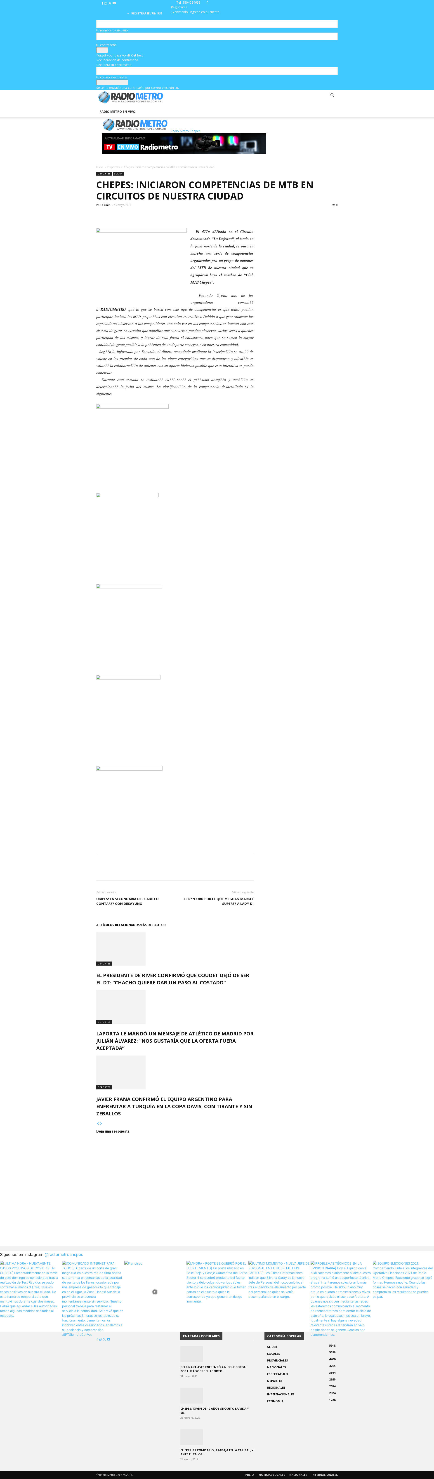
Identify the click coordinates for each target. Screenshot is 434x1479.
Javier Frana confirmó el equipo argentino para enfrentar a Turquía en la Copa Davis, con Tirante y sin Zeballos (174, 1106)
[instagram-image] (30, 1291)
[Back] (207, 2)
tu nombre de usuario (112, 30)
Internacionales (324, 1475)
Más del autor (153, 925)
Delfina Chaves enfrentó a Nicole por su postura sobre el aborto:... (213, 1369)
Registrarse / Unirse (146, 13)
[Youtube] (114, 3)
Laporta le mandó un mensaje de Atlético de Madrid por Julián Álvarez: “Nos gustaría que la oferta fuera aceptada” (175, 1040)
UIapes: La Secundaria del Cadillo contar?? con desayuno (127, 901)
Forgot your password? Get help (119, 55)
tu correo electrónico (111, 77)
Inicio (99, 167)
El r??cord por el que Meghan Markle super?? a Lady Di (219, 901)
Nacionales (298, 1475)
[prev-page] (97, 1123)
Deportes (113, 167)
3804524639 (191, 2)
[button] (332, 96)
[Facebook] (103, 3)
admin (106, 205)
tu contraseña (106, 45)
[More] (132, 215)
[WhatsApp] (121, 215)
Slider (118, 173)
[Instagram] (106, 3)
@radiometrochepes (64, 1254)
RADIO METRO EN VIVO (117, 111)
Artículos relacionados (118, 925)
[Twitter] (110, 3)
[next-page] (101, 1123)
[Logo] (96, 103)
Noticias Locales (272, 1475)
